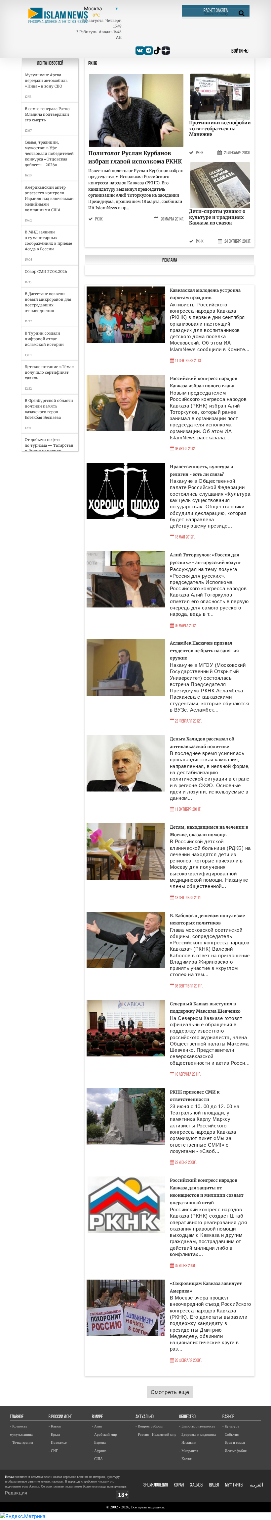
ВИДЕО (214, 1485)
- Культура (230, 1426)
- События (230, 1434)
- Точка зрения (21, 1442)
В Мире (97, 1417)
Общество (187, 1417)
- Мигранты (188, 1451)
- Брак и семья (233, 1442)
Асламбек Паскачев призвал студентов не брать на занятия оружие (204, 650)
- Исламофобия (234, 1451)
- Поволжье (58, 1442)
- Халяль (185, 1459)
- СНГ (53, 1451)
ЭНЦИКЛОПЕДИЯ (155, 1485)
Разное (228, 1417)
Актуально (145, 1417)
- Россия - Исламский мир (156, 1434)
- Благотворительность (197, 1426)
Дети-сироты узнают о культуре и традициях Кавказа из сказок (217, 217)
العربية (256, 1485)
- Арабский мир (104, 1434)
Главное (16, 1417)
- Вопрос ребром (149, 1426)
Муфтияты (234, 1485)
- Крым (54, 1434)
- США (97, 1459)
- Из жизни (187, 1442)
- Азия (97, 1426)
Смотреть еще (170, 1392)
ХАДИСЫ (196, 1485)
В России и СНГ (60, 1417)
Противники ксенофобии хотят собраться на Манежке (220, 128)
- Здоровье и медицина (197, 1434)
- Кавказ (55, 1426)
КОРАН (179, 1485)
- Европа (99, 1442)
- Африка (99, 1451)
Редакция (16, 1492)
